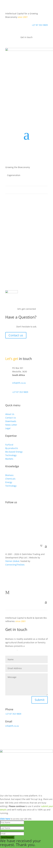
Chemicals (10, 478)
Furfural (9, 444)
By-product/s (11, 448)
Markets (9, 458)
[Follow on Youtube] (25, 511)
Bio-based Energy (14, 451)
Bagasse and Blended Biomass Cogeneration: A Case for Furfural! (25, 236)
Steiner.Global (12, 561)
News (24, 240)
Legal (7, 428)
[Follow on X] (13, 511)
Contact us (16, 335)
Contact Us (10, 417)
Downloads (10, 421)
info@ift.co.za (19, 382)
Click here (5, 818)
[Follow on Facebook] (7, 511)
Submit (39, 700)
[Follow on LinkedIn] (19, 511)
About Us (9, 414)
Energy (8, 482)
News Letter (11, 424)
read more (13, 255)
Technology (10, 455)
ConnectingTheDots (15, 564)
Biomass (9, 475)
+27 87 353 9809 (40, 25)
